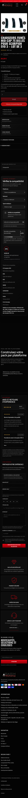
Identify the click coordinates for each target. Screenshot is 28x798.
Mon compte (4, 765)
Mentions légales (5, 697)
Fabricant (5, 196)
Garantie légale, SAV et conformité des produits (12, 712)
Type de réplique (7, 203)
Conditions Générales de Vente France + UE (11, 700)
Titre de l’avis (5, 504)
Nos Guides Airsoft (5, 760)
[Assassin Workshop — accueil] (9, 675)
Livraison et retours (8, 140)
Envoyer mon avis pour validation (14, 545)
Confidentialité (4, 781)
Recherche (3, 733)
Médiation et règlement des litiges (9, 722)
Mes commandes (5, 768)
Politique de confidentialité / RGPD (9, 707)
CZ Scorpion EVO (14, 167)
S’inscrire (14, 661)
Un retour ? (3, 743)
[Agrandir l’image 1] (14, 23)
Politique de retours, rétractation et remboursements (14, 705)
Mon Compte (4, 736)
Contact (3, 741)
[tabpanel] (14, 23)
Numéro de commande (9, 530)
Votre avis (5, 511)
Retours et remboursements (6, 789)
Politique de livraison (6, 702)
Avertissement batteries (7, 770)
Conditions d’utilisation (5, 785)
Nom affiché (5, 482)
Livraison (2, 793)
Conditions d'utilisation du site (8, 710)
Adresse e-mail (6, 489)
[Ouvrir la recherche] (22, 5)
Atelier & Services (5, 757)
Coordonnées (4, 715)
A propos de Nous (5, 746)
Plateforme (5, 189)
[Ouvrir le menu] (17, 5)
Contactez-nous (14, 627)
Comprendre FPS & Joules (7, 763)
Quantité (3, 91)
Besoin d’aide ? (6, 145)
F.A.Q (2, 738)
